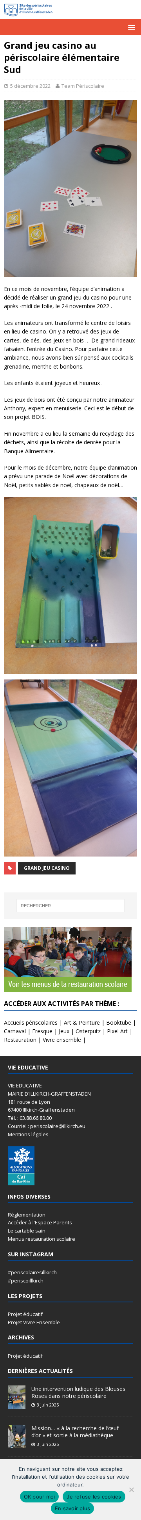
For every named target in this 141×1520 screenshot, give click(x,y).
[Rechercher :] (70, 905)
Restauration (20, 1039)
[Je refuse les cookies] (131, 1489)
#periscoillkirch (25, 1280)
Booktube (118, 1022)
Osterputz (88, 1031)
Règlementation (26, 1214)
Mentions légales (28, 1134)
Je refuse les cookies (94, 1496)
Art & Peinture (82, 1022)
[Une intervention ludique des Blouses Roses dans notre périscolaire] (16, 1404)
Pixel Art (117, 1031)
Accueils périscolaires (31, 1022)
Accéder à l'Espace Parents (40, 1222)
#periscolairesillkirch (32, 1272)
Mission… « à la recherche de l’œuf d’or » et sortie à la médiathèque (75, 1431)
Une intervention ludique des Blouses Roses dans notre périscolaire (78, 1392)
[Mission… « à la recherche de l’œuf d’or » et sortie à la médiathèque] (16, 1443)
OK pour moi (39, 1496)
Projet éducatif (25, 1314)
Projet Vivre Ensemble (34, 1322)
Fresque (42, 1031)
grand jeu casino (47, 868)
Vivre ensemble (62, 1039)
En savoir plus (72, 1508)
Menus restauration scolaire (41, 1238)
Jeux (64, 1031)
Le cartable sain (26, 1230)
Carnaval (15, 1031)
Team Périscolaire (82, 85)
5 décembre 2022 (30, 85)
